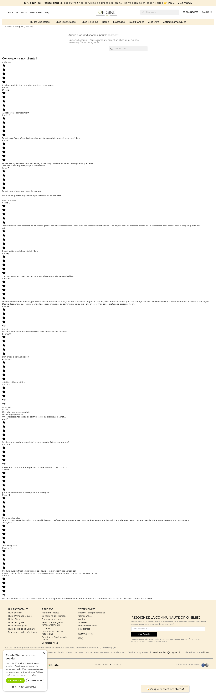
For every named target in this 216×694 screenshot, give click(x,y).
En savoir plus (30, 675)
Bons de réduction (87, 626)
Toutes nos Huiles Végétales (22, 632)
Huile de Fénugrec (17, 626)
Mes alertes (84, 629)
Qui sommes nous (51, 619)
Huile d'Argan (15, 619)
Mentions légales (50, 613)
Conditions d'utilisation (54, 616)
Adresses (82, 622)
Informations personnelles (91, 613)
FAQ (80, 638)
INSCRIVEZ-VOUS (180, 3)
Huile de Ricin (15, 613)
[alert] (25, 670)
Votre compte (86, 609)
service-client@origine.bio (167, 652)
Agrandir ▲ (184, 686)
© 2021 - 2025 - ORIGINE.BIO (108, 664)
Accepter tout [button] (15, 680)
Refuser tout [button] (35, 680)
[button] (25, 686)
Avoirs (81, 619)
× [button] (44, 653)
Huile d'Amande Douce (20, 616)
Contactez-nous (50, 643)
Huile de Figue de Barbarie (21, 629)
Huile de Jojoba (16, 622)
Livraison (46, 628)
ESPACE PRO (85, 634)
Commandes (85, 616)
